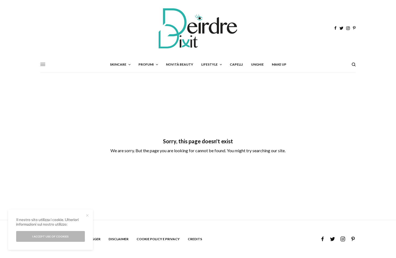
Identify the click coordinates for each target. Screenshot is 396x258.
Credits (195, 239)
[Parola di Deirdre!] (198, 28)
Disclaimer (118, 239)
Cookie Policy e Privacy (158, 239)
